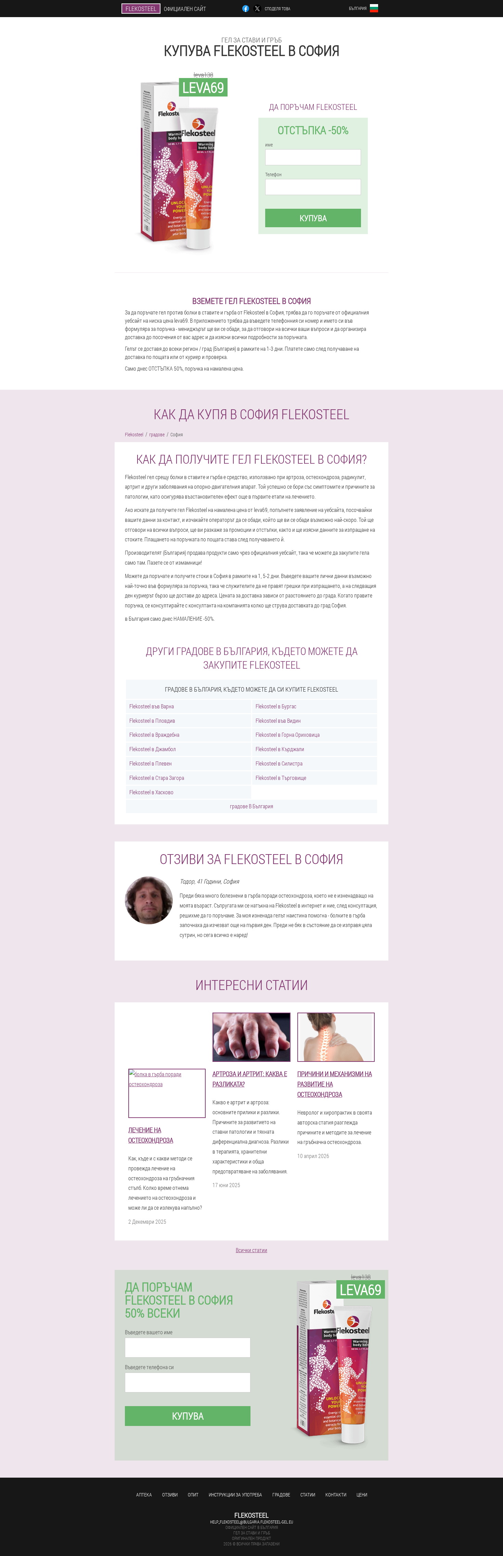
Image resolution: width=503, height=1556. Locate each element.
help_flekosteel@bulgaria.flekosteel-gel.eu (251, 1522)
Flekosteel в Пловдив (152, 720)
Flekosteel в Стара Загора (156, 777)
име (269, 144)
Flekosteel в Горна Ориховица (288, 734)
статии (307, 1494)
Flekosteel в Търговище (281, 777)
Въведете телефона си (149, 1367)
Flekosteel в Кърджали (280, 749)
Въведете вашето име (148, 1332)
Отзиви (170, 1494)
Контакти (335, 1494)
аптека (144, 1494)
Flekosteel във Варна (151, 706)
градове (281, 1494)
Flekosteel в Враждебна (154, 734)
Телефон (273, 174)
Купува (313, 218)
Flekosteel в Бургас (276, 706)
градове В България (251, 806)
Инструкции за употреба (235, 1494)
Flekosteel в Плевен (150, 763)
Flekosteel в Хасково (151, 792)
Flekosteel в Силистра (279, 763)
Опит (193, 1494)
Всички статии (251, 1249)
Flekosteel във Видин (278, 720)
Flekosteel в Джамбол (152, 749)
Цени (362, 1494)
